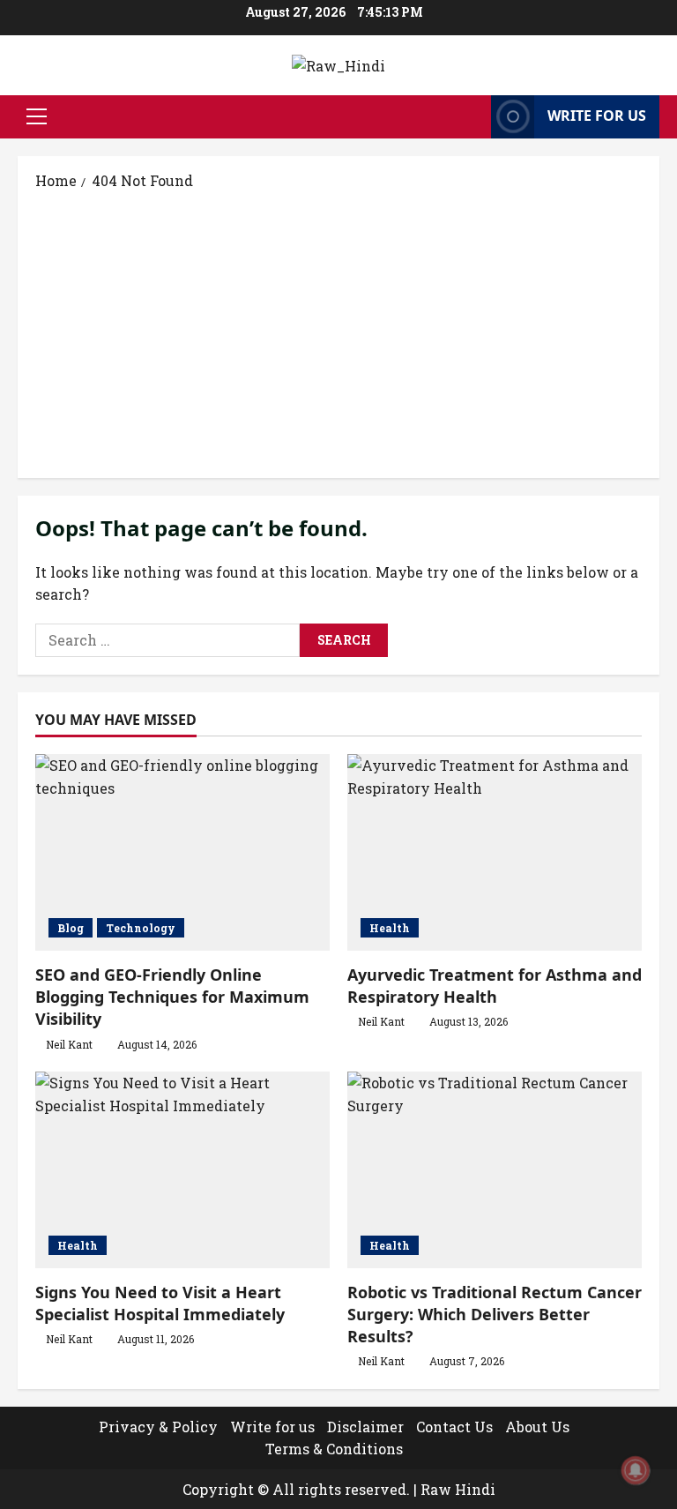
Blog (70, 928)
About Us (537, 1426)
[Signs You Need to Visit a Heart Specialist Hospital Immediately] (182, 1170)
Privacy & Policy (158, 1426)
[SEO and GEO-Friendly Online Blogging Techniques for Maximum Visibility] (182, 852)
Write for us (596, 115)
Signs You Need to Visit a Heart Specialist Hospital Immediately (160, 1303)
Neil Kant (69, 1044)
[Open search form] (472, 117)
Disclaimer (365, 1426)
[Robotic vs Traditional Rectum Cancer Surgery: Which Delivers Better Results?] (494, 1170)
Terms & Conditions (334, 1448)
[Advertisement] (338, 332)
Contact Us (454, 1426)
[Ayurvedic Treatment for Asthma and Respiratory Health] (494, 852)
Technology (140, 928)
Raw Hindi (457, 1489)
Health (389, 928)
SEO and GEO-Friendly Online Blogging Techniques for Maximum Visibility (172, 996)
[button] (37, 116)
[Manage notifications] (635, 1470)
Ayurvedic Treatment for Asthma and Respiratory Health (494, 985)
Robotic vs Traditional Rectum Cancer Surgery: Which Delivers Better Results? (494, 1314)
